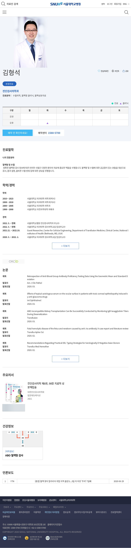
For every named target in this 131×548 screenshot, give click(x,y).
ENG (125, 3)
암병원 (17, 500)
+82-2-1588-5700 (38, 527)
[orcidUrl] (14, 263)
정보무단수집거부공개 (83, 512)
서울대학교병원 (65, 4)
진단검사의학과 (11, 91)
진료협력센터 (116, 512)
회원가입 (117, 3)
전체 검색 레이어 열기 (126, 12)
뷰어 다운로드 (101, 512)
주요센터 (17, 506)
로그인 (109, 3)
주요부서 (30, 506)
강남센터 (52, 500)
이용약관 (37, 512)
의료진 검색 (12, 4)
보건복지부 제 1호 (33, 538)
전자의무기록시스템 (12, 538)
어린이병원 (7, 500)
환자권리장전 (24, 512)
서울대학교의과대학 (67, 500)
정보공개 (66, 512)
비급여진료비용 (9, 512)
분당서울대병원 (28, 500)
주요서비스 (43, 506)
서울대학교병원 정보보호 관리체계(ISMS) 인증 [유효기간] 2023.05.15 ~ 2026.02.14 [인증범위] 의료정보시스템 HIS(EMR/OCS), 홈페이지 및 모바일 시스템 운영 (54, 538)
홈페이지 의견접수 (54, 524)
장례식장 (6, 516)
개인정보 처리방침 (52, 512)
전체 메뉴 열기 (4, 12)
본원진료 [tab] (9, 83)
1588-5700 (15, 527)
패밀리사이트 (58, 506)
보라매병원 (41, 500)
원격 (103, 4)
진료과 (6, 506)
